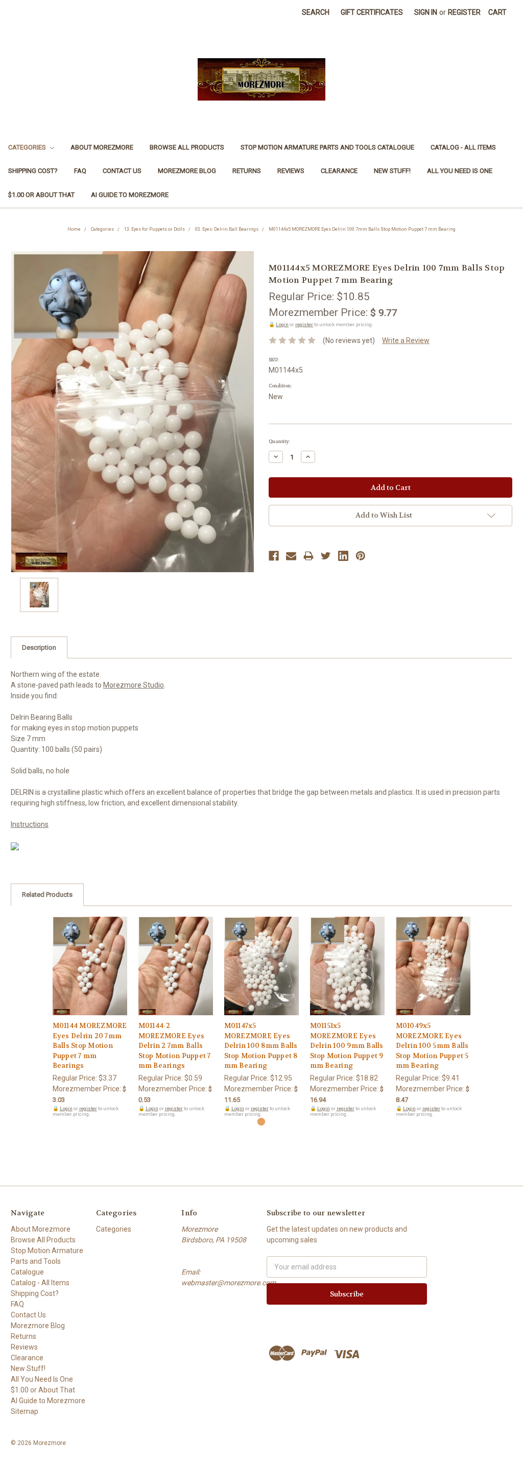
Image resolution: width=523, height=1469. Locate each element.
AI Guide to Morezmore (130, 195)
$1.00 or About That (41, 195)
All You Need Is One (459, 171)
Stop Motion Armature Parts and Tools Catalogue (327, 147)
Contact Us (122, 171)
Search (315, 12)
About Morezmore (101, 147)
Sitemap (24, 1411)
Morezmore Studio (133, 685)
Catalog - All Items (463, 147)
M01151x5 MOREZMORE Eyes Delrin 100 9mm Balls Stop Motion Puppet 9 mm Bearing (347, 1045)
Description (39, 647)
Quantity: (279, 441)
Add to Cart (90, 975)
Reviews (290, 171)
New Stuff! (392, 171)
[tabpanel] (90, 1017)
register (304, 324)
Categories (27, 147)
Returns (246, 171)
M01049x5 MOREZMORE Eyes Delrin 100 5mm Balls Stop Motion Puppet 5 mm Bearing (432, 1045)
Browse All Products (187, 147)
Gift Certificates (372, 12)
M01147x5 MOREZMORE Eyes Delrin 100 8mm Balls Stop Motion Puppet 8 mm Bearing (261, 1045)
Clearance (339, 171)
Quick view (90, 957)
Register (464, 12)
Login (282, 324)
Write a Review (406, 340)
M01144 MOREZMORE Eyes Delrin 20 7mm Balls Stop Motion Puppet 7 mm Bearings (90, 1045)
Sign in (425, 12)
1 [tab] (261, 1121)
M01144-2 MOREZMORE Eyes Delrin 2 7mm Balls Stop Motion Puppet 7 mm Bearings (174, 1045)
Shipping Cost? (33, 171)
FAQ (80, 171)
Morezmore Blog (187, 171)
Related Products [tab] (47, 894)
